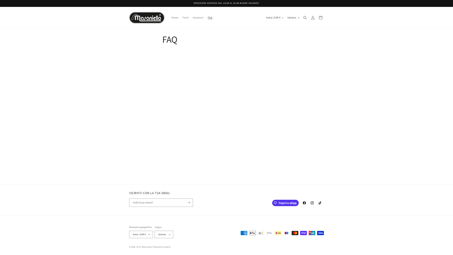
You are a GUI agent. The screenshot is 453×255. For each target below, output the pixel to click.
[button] (305, 18)
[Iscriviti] (189, 203)
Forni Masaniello (144, 247)
